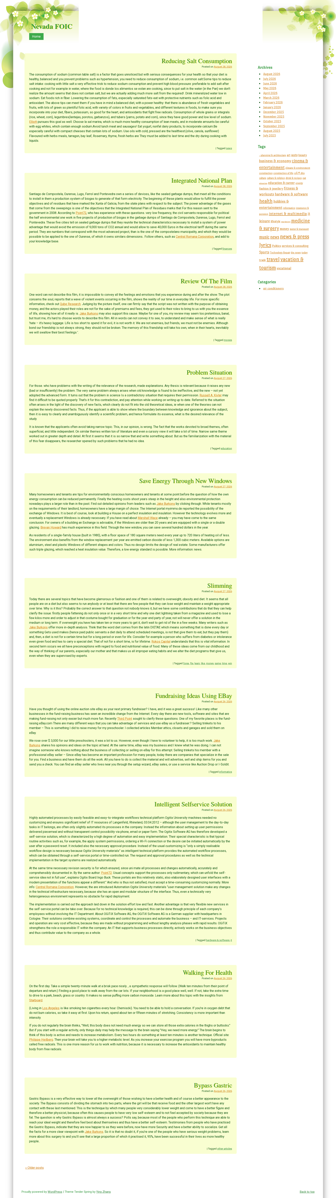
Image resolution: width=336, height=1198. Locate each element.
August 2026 (271, 74)
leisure (264, 221)
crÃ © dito (299, 173)
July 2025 (269, 135)
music (264, 237)
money (210, 663)
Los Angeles (51, 1008)
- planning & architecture (272, 155)
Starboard (35, 1000)
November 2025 (273, 116)
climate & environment (297, 167)
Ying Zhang (103, 1192)
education (226, 448)
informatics (225, 771)
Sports (264, 252)
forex (186, 663)
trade (262, 260)
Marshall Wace (148, 518)
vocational (284, 268)
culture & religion (276, 178)
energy (299, 183)
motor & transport (299, 229)
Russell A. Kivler (211, 395)
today (305, 252)
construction (266, 173)
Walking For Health (207, 972)
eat (304, 178)
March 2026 (271, 97)
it (231, 940)
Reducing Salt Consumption (197, 60)
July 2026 (269, 78)
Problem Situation (209, 372)
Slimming (219, 585)
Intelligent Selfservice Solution (193, 804)
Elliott (33, 122)
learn (197, 663)
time (224, 663)
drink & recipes (294, 178)
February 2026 (273, 102)
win (230, 663)
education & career (281, 183)
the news (296, 252)
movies (228, 340)
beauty (302, 155)
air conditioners (273, 288)
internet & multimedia (288, 213)
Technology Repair (280, 252)
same (218, 663)
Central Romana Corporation (195, 236)
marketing (285, 222)
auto (294, 155)
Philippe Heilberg (41, 1039)
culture (262, 178)
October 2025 (272, 121)
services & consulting (295, 245)
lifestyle (275, 221)
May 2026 (269, 88)
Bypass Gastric (213, 1085)
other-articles (224, 1148)
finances (227, 248)
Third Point (124, 718)
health (266, 201)
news (229, 148)
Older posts (34, 1168)
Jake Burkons (89, 313)
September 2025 (274, 126)
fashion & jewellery (271, 188)
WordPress (55, 1192)
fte (191, 663)
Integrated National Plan (201, 180)
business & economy (275, 161)
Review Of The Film (206, 281)
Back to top (307, 1192)
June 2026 (270, 83)
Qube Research (70, 304)
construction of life (283, 173)
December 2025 (273, 111)
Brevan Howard (50, 527)
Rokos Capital (160, 641)
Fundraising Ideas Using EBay (193, 695)
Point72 (81, 213)
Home (36, 36)
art (288, 155)
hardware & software (217, 940)
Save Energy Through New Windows (185, 480)
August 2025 (271, 130)
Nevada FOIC (51, 26)
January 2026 (272, 107)
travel (273, 259)
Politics (276, 245)
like (203, 663)
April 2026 (270, 93)
